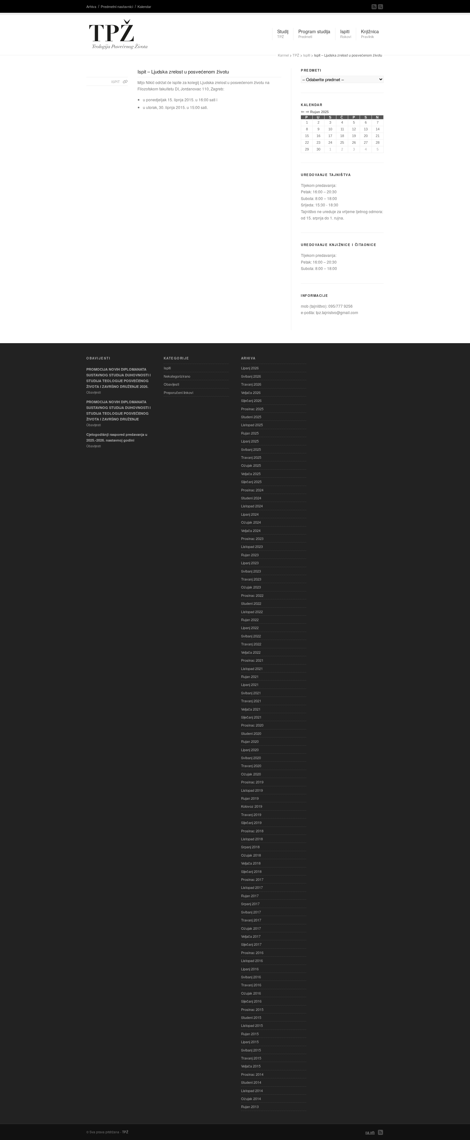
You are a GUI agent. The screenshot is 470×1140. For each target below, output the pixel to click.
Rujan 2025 (250, 432)
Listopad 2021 (252, 668)
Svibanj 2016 (251, 976)
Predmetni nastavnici (117, 6)
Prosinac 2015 (252, 1009)
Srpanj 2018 (250, 846)
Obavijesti (171, 384)
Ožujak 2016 (251, 993)
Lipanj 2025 (250, 440)
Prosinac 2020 (252, 725)
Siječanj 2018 (251, 871)
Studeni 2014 (251, 1082)
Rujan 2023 (250, 554)
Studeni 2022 (251, 603)
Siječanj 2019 (251, 822)
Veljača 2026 (251, 392)
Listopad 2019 (252, 790)
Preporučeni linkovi (178, 392)
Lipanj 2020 (250, 749)
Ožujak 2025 (251, 465)
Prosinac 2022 (252, 595)
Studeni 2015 (251, 1017)
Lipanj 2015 (250, 1041)
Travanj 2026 (251, 384)
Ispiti (306, 55)
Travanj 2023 (251, 579)
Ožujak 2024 (251, 522)
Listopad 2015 (252, 1025)
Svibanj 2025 (251, 449)
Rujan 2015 (250, 1033)
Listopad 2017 (252, 887)
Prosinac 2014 (252, 1074)
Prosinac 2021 (252, 660)
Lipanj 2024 (250, 514)
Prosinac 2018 (252, 830)
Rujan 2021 (250, 676)
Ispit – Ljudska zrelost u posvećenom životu (183, 71)
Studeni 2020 (251, 733)
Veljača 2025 (251, 473)
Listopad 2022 (252, 611)
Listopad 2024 (252, 505)
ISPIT (115, 81)
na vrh (370, 1132)
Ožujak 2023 (251, 586)
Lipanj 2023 (250, 562)
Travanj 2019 (251, 814)
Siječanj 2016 (251, 1001)
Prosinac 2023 (252, 538)
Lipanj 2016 (250, 968)
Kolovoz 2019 (251, 806)
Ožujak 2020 (251, 773)
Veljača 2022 (251, 652)
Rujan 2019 (250, 798)
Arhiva (91, 6)
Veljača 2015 (251, 1065)
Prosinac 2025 (252, 408)
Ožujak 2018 (251, 855)
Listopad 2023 (252, 546)
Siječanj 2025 (251, 481)
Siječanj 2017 (251, 944)
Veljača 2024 (251, 530)
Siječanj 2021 (251, 717)
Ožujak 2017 (251, 928)
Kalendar (144, 6)
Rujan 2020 (250, 741)
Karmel (283, 55)
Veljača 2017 (251, 936)
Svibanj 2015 (251, 1049)
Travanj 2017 (251, 919)
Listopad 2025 (252, 424)
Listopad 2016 (252, 960)
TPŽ (296, 55)
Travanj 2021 (251, 700)
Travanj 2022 (251, 643)
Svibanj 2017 (251, 911)
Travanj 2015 (251, 1057)
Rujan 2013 (250, 1106)
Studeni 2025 (251, 416)
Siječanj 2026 (251, 400)
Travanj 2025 (251, 457)
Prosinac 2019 (252, 781)
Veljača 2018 (251, 863)
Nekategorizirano (177, 376)
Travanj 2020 (251, 765)
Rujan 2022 (250, 619)
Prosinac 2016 (252, 952)
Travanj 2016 (251, 984)
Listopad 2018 (252, 838)
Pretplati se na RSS (374, 7)
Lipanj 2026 (250, 367)
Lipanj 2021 (250, 684)
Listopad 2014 (252, 1090)
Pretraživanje (380, 7)
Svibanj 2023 (251, 571)
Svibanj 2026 (251, 376)
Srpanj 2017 (250, 903)
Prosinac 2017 (252, 879)
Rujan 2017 (250, 895)
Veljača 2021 (251, 709)
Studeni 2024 (251, 497)
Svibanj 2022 (251, 635)
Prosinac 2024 (252, 489)
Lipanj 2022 (250, 627)
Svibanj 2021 (251, 692)
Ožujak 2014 (251, 1098)
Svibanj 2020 (251, 757)
